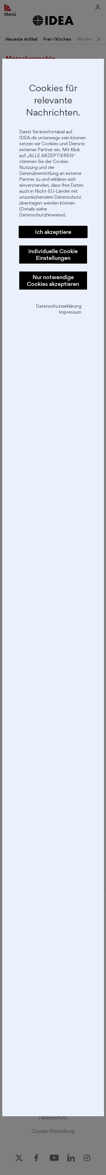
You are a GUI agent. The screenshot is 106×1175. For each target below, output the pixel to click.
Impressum (70, 312)
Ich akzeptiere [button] (53, 232)
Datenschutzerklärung (58, 307)
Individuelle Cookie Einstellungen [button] (53, 254)
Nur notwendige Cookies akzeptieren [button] (53, 280)
